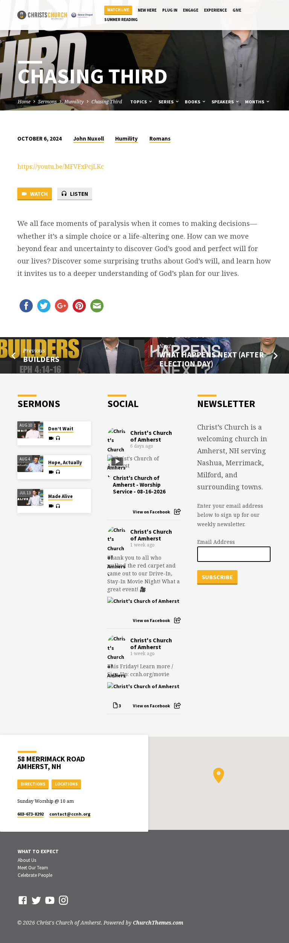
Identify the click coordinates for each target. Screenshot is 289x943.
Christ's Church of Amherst (151, 436)
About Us (27, 860)
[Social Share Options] (177, 512)
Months (255, 101)
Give (237, 10)
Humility (74, 101)
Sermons (47, 101)
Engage (190, 10)
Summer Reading (121, 19)
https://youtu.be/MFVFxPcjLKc (60, 166)
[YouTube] (49, 900)
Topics (139, 101)
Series (166, 101)
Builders (41, 359)
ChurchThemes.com (158, 922)
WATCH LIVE (118, 10)
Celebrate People (35, 875)
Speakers (223, 101)
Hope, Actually (65, 462)
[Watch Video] (51, 438)
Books (193, 101)
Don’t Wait (60, 428)
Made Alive (60, 496)
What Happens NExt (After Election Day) (211, 359)
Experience (215, 10)
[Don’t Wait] (30, 430)
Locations (66, 784)
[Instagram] (63, 900)
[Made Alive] (30, 497)
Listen (78, 193)
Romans (159, 138)
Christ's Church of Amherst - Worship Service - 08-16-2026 (139, 485)
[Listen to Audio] (57, 438)
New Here (147, 10)
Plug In (169, 10)
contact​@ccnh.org (70, 814)
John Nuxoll (88, 138)
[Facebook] (22, 900)
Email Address (216, 541)
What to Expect (38, 851)
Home (24, 101)
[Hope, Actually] (30, 463)
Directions (33, 784)
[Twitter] (36, 900)
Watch (38, 193)
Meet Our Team (33, 867)
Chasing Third (106, 101)
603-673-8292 (30, 814)
